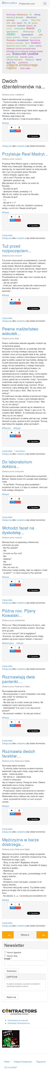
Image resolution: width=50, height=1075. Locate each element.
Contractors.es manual (18, 1020)
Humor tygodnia (14, 952)
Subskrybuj (11, 970)
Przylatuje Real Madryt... (25, 154)
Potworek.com (27, 3)
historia (29, 25)
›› (43, 935)
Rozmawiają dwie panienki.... (18, 679)
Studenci (36, 42)
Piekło (7, 1061)
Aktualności (31, 17)
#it (31, 14)
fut (29, 22)
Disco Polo (36, 20)
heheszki (21, 25)
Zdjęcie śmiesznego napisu (22, 66)
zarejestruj (21, 145)
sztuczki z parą (26, 56)
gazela (35, 22)
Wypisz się (11, 997)
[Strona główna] (9, 2)
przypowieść (35, 37)
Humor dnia (12, 955)
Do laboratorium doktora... (17, 464)
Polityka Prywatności (23, 1061)
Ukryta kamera (14, 59)
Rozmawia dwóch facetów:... (18, 753)
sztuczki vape (12, 56)
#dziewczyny (22, 14)
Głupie (6, 123)
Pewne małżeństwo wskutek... (20, 331)
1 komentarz (19, 451)
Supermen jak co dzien (17, 45)
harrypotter (11, 25)
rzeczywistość (23, 40)
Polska (25, 37)
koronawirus (20, 28)
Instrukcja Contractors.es (19, 1023)
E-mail (7, 958)
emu (14, 22)
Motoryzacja (28, 31)
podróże (16, 37)
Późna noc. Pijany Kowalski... (19, 613)
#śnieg (37, 14)
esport (19, 22)
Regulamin (41, 1061)
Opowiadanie (27, 34)
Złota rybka (25, 68)
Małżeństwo (8, 643)
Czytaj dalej (7, 235)
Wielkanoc (29, 59)
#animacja (11, 14)
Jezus (9, 28)
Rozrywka (11, 40)
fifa (25, 22)
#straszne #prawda (15, 17)
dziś (8, 22)
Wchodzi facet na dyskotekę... (18, 530)
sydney (39, 45)
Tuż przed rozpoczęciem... (16, 248)
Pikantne (7, 428)
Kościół (30, 28)
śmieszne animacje (15, 42)
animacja (10, 20)
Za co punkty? (10, 1067)
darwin (25, 20)
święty (31, 45)
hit (35, 25)
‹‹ (9, 935)
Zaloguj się (7, 145)
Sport (27, 42)
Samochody (35, 40)
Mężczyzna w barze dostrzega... (20, 842)
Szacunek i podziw (25, 53)
